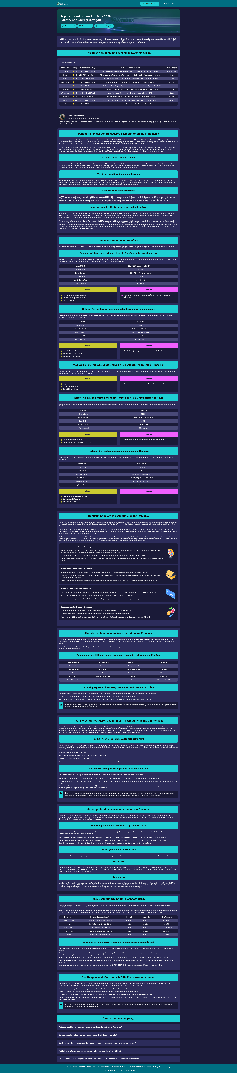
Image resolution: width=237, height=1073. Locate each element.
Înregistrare (149, 4)
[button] (233, 910)
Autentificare (170, 4)
